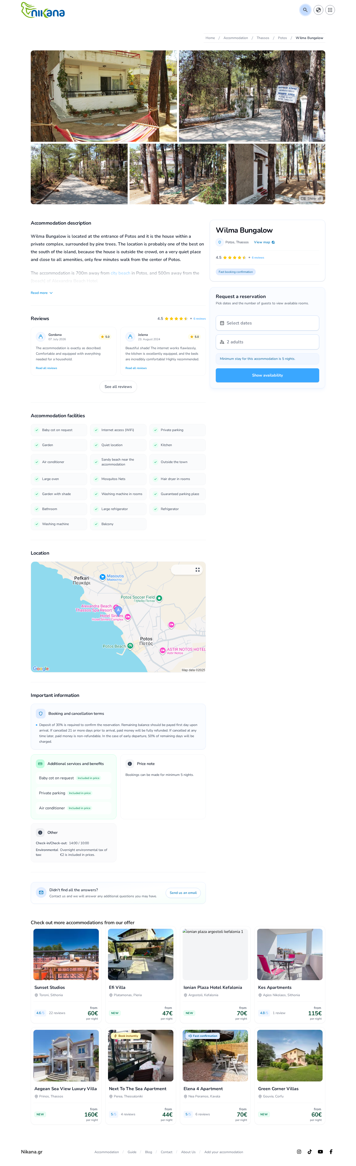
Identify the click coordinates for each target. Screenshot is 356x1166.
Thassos (242, 242)
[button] (181, 319)
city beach (120, 273)
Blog (148, 1152)
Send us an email (183, 892)
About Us (188, 1152)
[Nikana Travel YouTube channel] (320, 1152)
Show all (314, 198)
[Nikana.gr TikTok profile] (310, 1152)
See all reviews (118, 386)
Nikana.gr (31, 1152)
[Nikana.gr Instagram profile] (299, 1152)
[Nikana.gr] (43, 10)
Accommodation (106, 1152)
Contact (166, 1152)
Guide (132, 1152)
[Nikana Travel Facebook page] (331, 1152)
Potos (229, 242)
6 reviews (199, 319)
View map (262, 242)
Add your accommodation (223, 1152)
